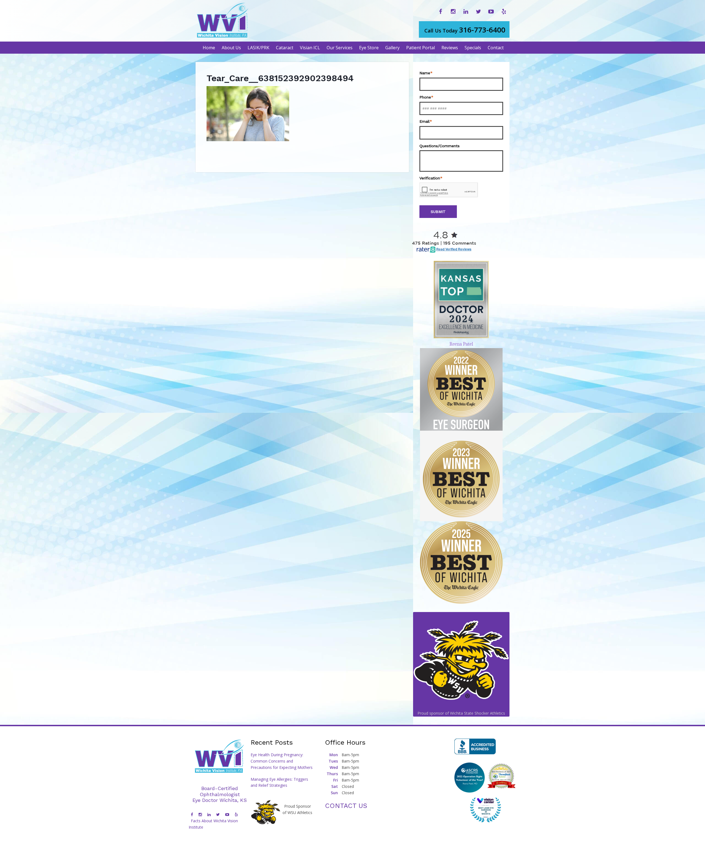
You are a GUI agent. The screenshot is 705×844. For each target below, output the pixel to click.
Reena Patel (461, 344)
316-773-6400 (464, 30)
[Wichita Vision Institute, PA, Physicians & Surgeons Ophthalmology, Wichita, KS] (475, 746)
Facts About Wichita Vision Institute (213, 824)
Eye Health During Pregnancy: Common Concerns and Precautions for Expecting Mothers (282, 761)
